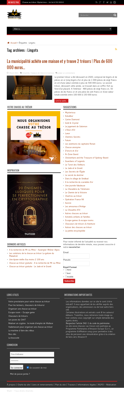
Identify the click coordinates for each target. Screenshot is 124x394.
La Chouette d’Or (72, 209)
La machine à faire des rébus (21, 330)
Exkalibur (69, 116)
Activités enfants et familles (77, 216)
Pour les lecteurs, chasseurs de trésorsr (26, 305)
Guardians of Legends (75, 161)
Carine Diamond (72, 119)
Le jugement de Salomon (76, 126)
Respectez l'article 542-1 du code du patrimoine (87, 323)
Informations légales (87, 384)
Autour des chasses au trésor (78, 227)
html (69, 270)
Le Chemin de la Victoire (76, 192)
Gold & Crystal (71, 123)
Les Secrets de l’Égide (75, 171)
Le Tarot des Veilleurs (75, 164)
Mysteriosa (70, 112)
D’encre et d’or (71, 150)
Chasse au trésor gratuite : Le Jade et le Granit (30, 266)
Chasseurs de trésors (18, 316)
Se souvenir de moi (38, 367)
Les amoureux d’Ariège (75, 206)
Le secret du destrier (74, 175)
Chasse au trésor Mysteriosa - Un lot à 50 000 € (43, 2)
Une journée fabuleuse (75, 185)
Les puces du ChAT (17, 319)
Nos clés (12, 334)
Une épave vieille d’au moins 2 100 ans (26, 259)
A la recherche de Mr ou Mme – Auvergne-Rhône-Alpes (34, 249)
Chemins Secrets (72, 136)
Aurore (68, 203)
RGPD (101, 384)
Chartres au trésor (73, 196)
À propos (11, 384)
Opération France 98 (74, 199)
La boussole (13, 337)
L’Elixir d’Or (70, 130)
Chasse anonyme (72, 147)
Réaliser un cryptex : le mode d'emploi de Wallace (30, 323)
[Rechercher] (115, 15)
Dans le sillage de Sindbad (76, 178)
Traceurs (72, 384)
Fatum (68, 140)
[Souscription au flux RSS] (116, 49)
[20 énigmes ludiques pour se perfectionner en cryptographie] (30, 237)
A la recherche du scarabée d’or (79, 182)
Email (66, 252)
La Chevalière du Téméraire (77, 189)
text (68, 273)
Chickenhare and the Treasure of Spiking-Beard (86, 157)
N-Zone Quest (71, 154)
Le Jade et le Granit (74, 168)
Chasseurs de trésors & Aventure (42, 73)
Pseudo (66, 260)
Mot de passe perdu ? (20, 374)
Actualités (25, 73)
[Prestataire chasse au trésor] (33, 163)
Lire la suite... (61, 100)
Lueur (67, 133)
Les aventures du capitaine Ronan (80, 143)
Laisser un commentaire (66, 73)
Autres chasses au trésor (76, 213)
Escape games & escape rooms (79, 220)
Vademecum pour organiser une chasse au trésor (30, 327)
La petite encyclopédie (75, 230)
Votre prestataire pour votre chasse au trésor (29, 301)
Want (9, 390)
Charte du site (23, 384)
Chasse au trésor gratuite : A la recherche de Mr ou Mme (34, 263)
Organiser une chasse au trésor (22, 308)
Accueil (13, 42)
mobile (70, 276)
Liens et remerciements (42, 384)
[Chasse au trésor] (14, 17)
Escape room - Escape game (21, 312)
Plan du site (60, 384)
